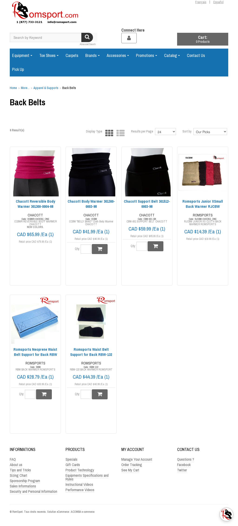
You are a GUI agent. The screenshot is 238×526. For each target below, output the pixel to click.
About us (16, 464)
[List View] (119, 133)
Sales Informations (23, 486)
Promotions (145, 55)
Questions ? (185, 459)
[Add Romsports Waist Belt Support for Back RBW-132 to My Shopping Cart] (100, 394)
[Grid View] (108, 133)
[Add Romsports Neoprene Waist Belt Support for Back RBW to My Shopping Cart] (44, 394)
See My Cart (130, 470)
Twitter (182, 470)
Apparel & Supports (45, 88)
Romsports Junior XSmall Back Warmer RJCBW (202, 204)
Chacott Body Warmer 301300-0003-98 (91, 204)
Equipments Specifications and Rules (87, 477)
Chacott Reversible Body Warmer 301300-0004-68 (35, 204)
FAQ (13, 459)
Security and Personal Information (33, 491)
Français (200, 2)
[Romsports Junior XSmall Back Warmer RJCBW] (202, 172)
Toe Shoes (47, 55)
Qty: (77, 249)
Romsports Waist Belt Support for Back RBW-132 (91, 352)
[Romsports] (44, 14)
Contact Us (196, 55)
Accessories (116, 55)
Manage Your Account (136, 459)
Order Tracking (131, 464)
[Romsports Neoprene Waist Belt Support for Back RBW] (35, 320)
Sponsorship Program (25, 480)
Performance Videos (80, 489)
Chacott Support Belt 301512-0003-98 (147, 204)
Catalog (170, 55)
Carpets (72, 55)
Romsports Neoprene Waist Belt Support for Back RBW (35, 352)
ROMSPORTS (203, 215)
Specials (71, 459)
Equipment (20, 55)
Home (13, 88)
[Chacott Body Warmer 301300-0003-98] (91, 172)
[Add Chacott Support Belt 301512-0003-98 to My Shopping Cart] (155, 246)
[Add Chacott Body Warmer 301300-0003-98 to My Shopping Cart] (100, 249)
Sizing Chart (18, 475)
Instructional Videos (79, 484)
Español (218, 2)
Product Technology (80, 470)
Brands (91, 55)
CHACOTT (35, 215)
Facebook (184, 464)
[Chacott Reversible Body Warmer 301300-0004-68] (35, 172)
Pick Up (18, 69)
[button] (202, 39)
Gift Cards (73, 464)
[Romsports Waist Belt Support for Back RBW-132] (91, 320)
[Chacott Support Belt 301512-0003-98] (147, 172)
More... (25, 88)
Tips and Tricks (20, 470)
